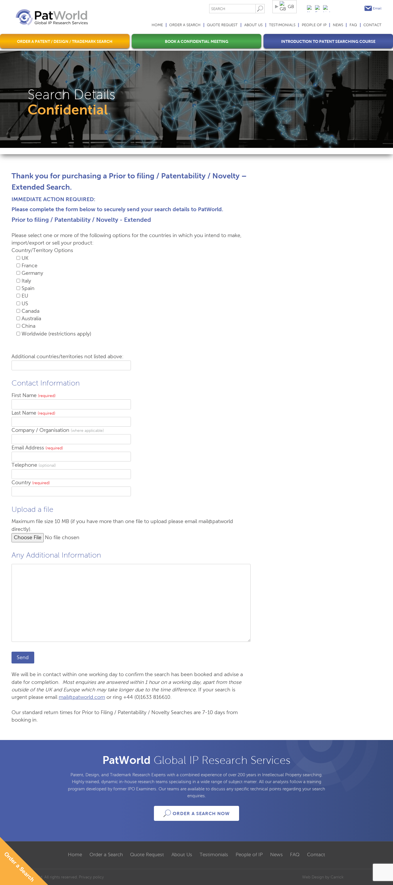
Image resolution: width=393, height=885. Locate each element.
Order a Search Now (201, 813)
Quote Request (222, 25)
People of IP (314, 25)
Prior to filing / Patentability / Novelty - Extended (81, 219)
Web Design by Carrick (323, 877)
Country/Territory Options (42, 250)
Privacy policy (91, 877)
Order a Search (185, 25)
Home (157, 25)
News (338, 25)
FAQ (353, 25)
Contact (372, 25)
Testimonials (282, 25)
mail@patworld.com (82, 697)
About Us (253, 25)
